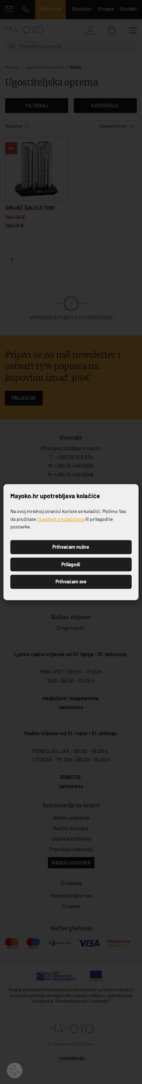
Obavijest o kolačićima (60, 519)
